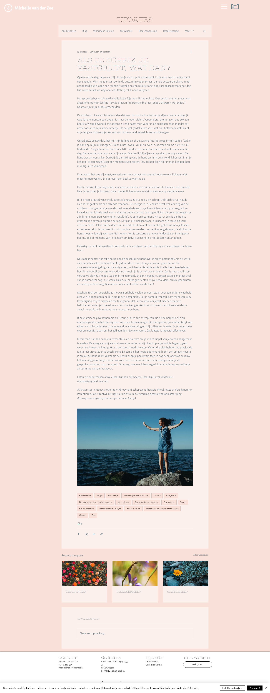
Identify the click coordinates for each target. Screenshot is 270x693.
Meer (187, 30)
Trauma (157, 495)
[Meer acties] (191, 52)
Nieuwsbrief (126, 30)
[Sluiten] (266, 687)
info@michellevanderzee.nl (70, 667)
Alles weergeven (200, 555)
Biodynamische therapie (146, 502)
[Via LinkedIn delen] (93, 533)
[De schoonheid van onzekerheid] (135, 573)
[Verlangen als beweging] (84, 573)
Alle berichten (69, 30)
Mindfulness (123, 502)
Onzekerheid (128, 592)
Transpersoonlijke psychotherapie (162, 508)
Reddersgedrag (171, 30)
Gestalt (82, 515)
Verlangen (76, 592)
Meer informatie (190, 688)
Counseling (169, 502)
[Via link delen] (101, 533)
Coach (183, 502)
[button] (204, 31)
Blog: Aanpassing (148, 30)
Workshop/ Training (103, 30)
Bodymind (171, 495)
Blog (84, 30)
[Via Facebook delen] (78, 533)
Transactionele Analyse (110, 508)
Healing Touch (133, 508)
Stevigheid (177, 592)
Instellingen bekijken (232, 688)
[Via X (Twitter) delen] (86, 533)
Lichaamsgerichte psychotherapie (95, 502)
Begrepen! (255, 688)
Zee (93, 515)
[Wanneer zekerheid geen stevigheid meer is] (185, 573)
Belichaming (85, 495)
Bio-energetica (86, 508)
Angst (99, 495)
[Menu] (224, 6)
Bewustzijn (113, 495)
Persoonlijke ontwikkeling (135, 495)
